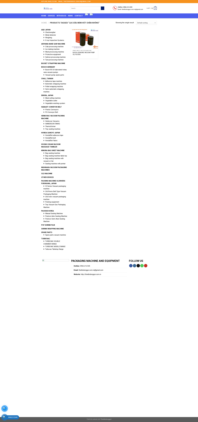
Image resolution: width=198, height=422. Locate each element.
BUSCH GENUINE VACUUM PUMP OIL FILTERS (84, 53)
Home (43, 16)
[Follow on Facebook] (149, 1)
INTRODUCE (61, 16)
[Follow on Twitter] (153, 1)
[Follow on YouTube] (145, 265)
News (70, 16)
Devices (51, 16)
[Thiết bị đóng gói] (54, 8)
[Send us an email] (155, 1)
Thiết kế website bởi (99, 419)
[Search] (102, 8)
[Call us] (142, 265)
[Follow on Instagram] (151, 1)
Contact (79, 16)
